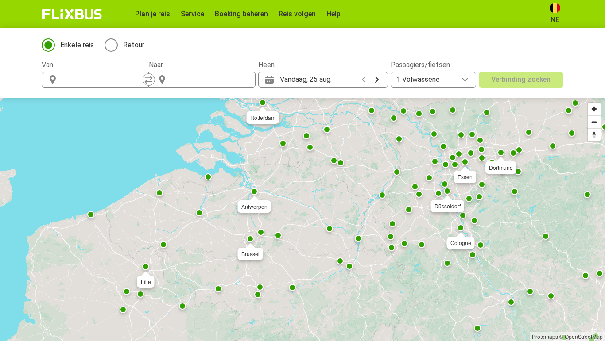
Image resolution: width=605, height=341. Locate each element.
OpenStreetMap (584, 336)
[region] (302, 219)
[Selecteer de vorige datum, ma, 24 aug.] (363, 79)
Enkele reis (77, 45)
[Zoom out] (594, 121)
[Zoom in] (594, 109)
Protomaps (545, 336)
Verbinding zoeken (521, 79)
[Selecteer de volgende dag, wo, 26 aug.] (377, 79)
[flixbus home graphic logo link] (72, 14)
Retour (133, 45)
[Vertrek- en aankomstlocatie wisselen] (149, 79)
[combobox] (103, 79)
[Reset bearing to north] (594, 134)
